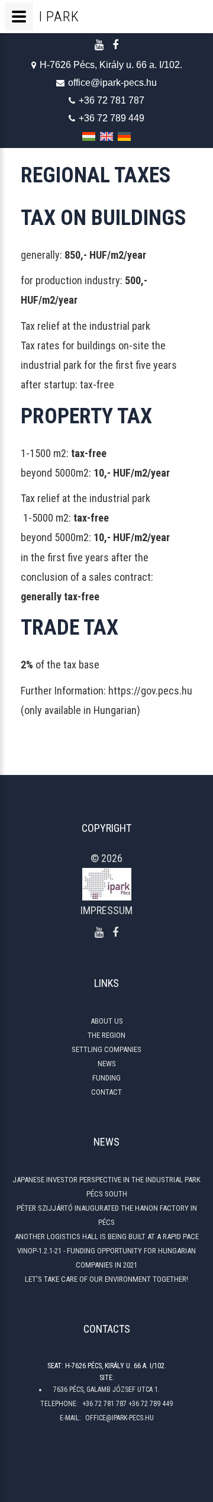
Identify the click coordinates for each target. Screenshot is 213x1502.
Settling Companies (106, 1049)
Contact (106, 1092)
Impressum (106, 910)
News (107, 1063)
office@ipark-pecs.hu (112, 83)
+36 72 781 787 (111, 100)
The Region (106, 1035)
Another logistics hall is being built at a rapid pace (107, 1236)
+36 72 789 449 (111, 118)
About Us (107, 1021)
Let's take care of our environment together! (106, 1279)
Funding (106, 1077)
